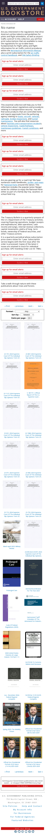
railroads (5, 119)
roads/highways (26, 126)
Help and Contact (32, 806)
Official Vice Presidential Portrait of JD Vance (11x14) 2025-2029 (12, 764)
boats (20, 116)
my (8, 19)
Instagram (22, 831)
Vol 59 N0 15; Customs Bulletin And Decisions (33, 663)
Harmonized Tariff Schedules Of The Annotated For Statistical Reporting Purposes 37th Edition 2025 (33, 619)
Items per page (18, 318)
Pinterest (29, 831)
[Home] (22, 14)
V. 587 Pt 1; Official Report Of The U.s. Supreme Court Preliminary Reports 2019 (33, 395)
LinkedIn (33, 831)
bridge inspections (18, 119)
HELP (21, 19)
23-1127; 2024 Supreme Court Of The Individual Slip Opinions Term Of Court (12, 395)
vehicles (35, 116)
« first (7, 306)
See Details (22, 786)
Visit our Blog (22, 828)
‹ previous (19, 306)
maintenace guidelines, (11, 128)
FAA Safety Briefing (30, 55)
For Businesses (22, 813)
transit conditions (30, 128)
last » (40, 306)
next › (30, 306)
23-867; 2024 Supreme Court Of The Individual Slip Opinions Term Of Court (33, 356)
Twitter (19, 831)
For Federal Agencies (22, 817)
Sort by (15, 314)
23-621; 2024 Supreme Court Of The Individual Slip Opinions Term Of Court (12, 435)
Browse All (11, 24)
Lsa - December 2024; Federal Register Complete (11, 697)
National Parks (10, 184)
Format (10, 311)
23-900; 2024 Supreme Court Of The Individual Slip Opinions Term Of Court (33, 475)
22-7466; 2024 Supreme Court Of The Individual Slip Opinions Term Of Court (33, 435)
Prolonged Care (11, 590)
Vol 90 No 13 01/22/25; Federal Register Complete (33, 697)
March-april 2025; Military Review (11, 547)
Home (3, 24)
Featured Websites (22, 820)
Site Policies (10, 806)
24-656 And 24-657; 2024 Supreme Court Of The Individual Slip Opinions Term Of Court (33, 554)
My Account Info (22, 809)
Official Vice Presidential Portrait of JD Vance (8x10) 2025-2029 (33, 731)
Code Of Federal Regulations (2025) (11, 626)
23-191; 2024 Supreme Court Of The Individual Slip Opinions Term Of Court (12, 356)
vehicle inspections (9, 126)
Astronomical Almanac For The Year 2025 (33, 590)
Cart (40, 19)
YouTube (26, 831)
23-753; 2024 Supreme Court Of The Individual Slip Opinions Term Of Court (33, 514)
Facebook (15, 831)
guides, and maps (35, 182)
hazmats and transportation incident (23, 123)
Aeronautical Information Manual (26, 50)
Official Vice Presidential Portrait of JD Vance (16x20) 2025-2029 (33, 764)
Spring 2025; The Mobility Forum (12, 730)
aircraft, (28, 116)
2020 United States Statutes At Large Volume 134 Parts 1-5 (11, 655)
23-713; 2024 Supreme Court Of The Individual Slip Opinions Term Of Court (12, 514)
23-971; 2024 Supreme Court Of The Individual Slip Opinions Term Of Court (12, 475)
